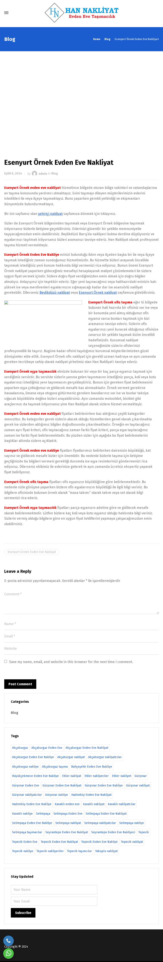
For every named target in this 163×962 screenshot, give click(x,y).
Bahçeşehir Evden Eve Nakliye (91, 766)
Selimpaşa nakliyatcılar (100, 823)
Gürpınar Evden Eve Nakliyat (61, 785)
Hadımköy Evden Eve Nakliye (31, 804)
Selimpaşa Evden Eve (67, 813)
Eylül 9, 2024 (13, 173)
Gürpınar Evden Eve (25, 785)
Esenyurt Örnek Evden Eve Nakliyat (32, 552)
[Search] (155, 12)
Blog (54, 173)
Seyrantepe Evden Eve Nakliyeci (113, 832)
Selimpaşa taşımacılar (27, 832)
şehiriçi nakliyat (50, 214)
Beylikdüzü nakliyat (54, 293)
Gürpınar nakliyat (138, 785)
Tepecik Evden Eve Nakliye (99, 842)
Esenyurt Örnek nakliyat (98, 293)
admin (42, 173)
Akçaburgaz (20, 748)
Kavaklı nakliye (22, 813)
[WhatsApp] (8, 953)
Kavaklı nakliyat (93, 804)
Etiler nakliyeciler (96, 776)
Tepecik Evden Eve (24, 842)
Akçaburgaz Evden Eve (46, 748)
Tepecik (143, 832)
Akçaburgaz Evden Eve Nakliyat (87, 748)
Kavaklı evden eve (67, 804)
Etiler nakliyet (121, 776)
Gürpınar (141, 776)
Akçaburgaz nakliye (25, 766)
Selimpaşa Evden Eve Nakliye (32, 823)
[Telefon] (8, 941)
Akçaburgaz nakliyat (71, 757)
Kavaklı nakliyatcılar (121, 804)
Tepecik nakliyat (132, 842)
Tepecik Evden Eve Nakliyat (59, 842)
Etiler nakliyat (71, 776)
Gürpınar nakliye (56, 795)
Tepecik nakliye (22, 851)
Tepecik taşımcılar (79, 851)
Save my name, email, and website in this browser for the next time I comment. (71, 662)
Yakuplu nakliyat (106, 851)
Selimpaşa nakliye (131, 823)
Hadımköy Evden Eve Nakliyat (91, 795)
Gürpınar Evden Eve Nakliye (104, 785)
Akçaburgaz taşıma (55, 766)
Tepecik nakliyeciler (50, 851)
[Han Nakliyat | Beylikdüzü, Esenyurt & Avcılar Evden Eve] (81, 12)
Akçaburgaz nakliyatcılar (105, 757)
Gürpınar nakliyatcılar (27, 795)
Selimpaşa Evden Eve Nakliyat (106, 813)
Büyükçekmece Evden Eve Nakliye (35, 776)
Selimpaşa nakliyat (68, 823)
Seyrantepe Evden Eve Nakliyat (66, 832)
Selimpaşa (43, 813)
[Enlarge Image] (81, 101)
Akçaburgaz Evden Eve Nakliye (33, 757)
